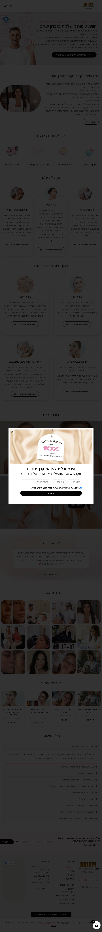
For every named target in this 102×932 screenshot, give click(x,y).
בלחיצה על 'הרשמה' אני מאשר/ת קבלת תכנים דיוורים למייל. (55, 487)
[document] (51, 466)
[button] (12, 432)
